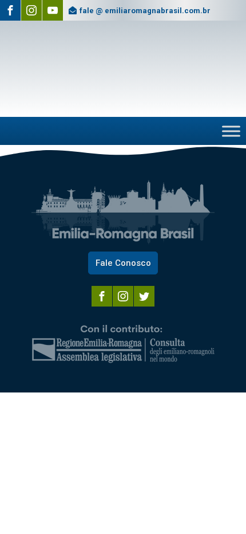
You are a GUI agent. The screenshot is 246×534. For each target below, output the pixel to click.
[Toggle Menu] (231, 130)
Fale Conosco (123, 263)
